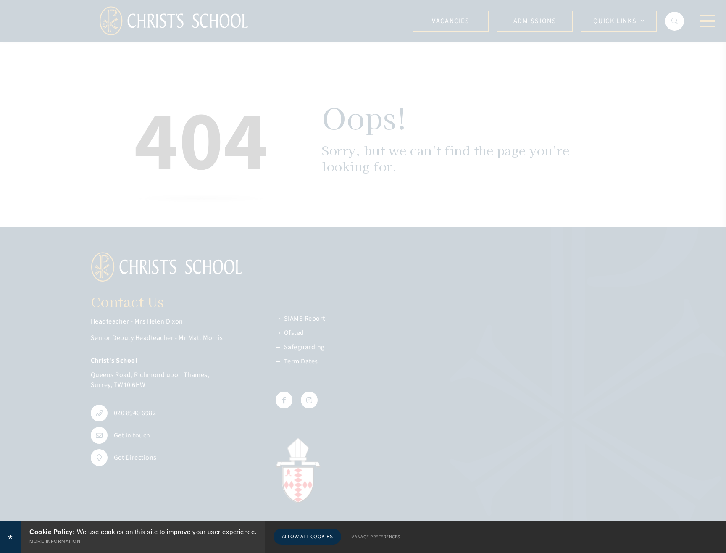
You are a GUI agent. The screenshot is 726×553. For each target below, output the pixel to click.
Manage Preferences (375, 537)
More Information (54, 541)
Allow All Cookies (307, 536)
